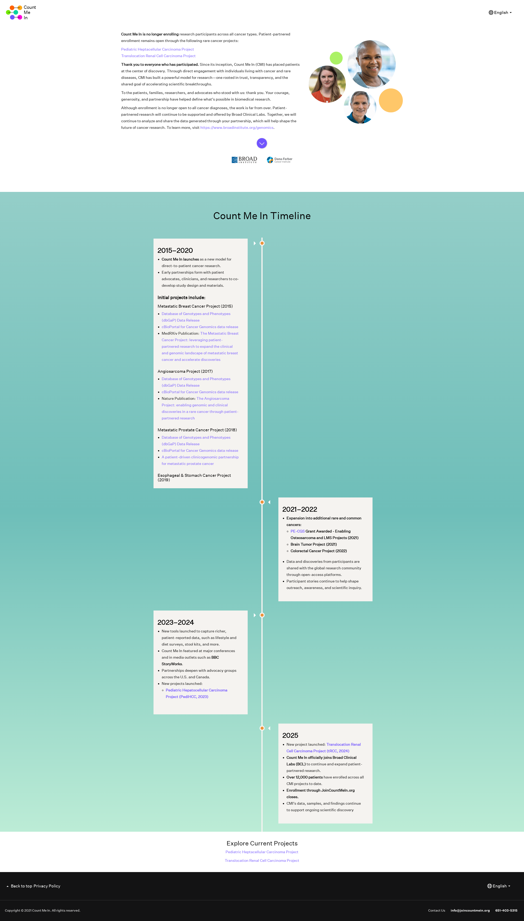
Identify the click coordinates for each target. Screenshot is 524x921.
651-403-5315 (506, 910)
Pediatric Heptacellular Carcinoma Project (157, 49)
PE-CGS (298, 531)
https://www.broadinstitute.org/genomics (236, 127)
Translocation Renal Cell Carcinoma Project (158, 56)
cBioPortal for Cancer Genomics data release (200, 327)
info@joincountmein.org (470, 910)
